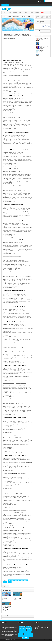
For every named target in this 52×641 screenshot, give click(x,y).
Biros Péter (29, 632)
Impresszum (24, 1)
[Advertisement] (18, 49)
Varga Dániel (28, 626)
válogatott (11, 580)
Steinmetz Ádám (25, 637)
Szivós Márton (28, 628)
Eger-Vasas (25, 635)
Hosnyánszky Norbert (28, 633)
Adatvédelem (8, 1)
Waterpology (37, 626)
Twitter (38, 1)
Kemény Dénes (22, 632)
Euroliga (19, 635)
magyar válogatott (24, 580)
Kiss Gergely (22, 628)
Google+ (41, 1)
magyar (9, 582)
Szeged (42, 627)
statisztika (5, 582)
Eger (39, 627)
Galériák (31, 12)
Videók (26, 12)
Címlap (3, 1)
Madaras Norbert (23, 630)
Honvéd (36, 628)
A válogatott (15, 12)
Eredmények (37, 12)
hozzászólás (5, 31)
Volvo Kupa (21, 633)
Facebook (36, 1)
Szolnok (44, 627)
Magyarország (16, 580)
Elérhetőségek (5, 3)
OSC (47, 627)
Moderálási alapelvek (16, 1)
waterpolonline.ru (42, 626)
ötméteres (29, 630)
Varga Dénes (22, 626)
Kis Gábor (30, 635)
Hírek (10, 12)
